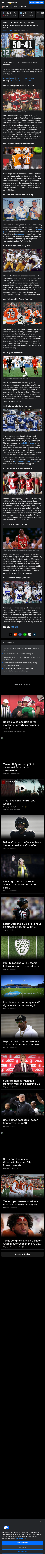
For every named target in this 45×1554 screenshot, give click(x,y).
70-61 (25, 78)
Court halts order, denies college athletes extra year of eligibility (22, 658)
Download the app (36, 2)
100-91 (6, 78)
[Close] (40, 1521)
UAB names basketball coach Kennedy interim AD (20, 1121)
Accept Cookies (22, 1542)
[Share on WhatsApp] (25, 634)
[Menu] (3, 2)
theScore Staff (7, 30)
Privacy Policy (21, 1538)
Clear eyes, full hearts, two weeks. (19, 802)
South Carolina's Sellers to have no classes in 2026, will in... (22, 925)
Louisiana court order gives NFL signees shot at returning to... (22, 1004)
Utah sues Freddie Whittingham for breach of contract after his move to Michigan (19, 670)
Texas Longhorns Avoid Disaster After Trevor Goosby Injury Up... (22, 1242)
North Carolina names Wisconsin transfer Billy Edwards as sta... (17, 1162)
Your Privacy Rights (22, 1551)
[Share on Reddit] (15, 634)
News (23, 7)
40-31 (14, 626)
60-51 (31, 78)
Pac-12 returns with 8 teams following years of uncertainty (21, 964)
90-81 (12, 78)
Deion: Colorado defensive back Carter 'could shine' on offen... (22, 844)
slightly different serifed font (25, 461)
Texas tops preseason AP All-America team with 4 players (20, 1203)
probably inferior (27, 443)
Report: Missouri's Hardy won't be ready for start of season (21, 649)
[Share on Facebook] (20, 634)
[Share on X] (10, 634)
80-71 (18, 78)
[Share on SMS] (34, 634)
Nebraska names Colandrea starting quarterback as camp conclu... (21, 725)
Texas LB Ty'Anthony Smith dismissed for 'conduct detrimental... (19, 767)
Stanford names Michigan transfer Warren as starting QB (21, 1082)
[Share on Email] (29, 634)
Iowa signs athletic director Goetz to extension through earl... (19, 884)
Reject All (22, 1547)
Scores (16, 7)
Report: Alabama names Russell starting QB (18, 654)
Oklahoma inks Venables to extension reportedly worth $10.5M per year (20, 664)
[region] (22, 1536)
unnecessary (20, 234)
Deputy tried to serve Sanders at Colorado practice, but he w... (22, 1043)
